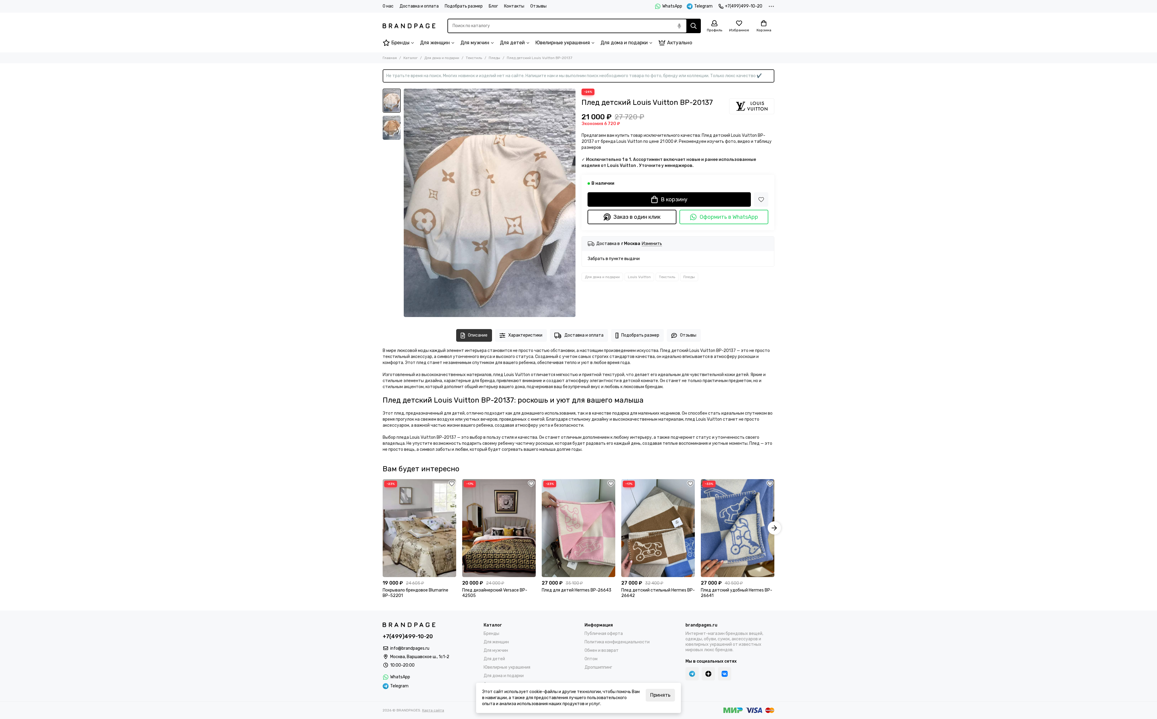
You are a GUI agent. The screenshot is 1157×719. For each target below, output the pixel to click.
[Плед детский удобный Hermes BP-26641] (737, 528)
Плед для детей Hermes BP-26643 (576, 590)
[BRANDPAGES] (409, 26)
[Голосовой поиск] (679, 26)
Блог (493, 6)
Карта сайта (433, 710)
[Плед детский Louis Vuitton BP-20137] (489, 203)
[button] (406, 202)
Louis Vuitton (639, 277)
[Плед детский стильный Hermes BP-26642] (658, 528)
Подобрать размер (464, 6)
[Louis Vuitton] (751, 106)
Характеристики (525, 335)
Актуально (679, 43)
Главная (390, 58)
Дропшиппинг (598, 667)
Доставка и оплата (419, 6)
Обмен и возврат (602, 650)
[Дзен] (708, 673)
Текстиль (474, 58)
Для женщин (435, 43)
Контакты (514, 6)
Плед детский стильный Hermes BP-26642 (658, 593)
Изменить (652, 244)
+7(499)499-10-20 (743, 6)
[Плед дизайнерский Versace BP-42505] (499, 528)
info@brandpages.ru (409, 648)
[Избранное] (761, 199)
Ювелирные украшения (562, 43)
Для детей (512, 43)
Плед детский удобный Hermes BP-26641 (736, 593)
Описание (478, 335)
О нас (388, 6)
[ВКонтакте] (724, 673)
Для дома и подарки (624, 43)
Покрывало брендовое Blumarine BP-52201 (415, 593)
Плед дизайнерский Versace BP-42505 (494, 593)
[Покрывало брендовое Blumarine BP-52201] (419, 528)
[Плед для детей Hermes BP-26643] (578, 528)
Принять (660, 695)
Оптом (591, 658)
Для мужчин (474, 43)
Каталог (410, 58)
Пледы (494, 58)
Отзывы (538, 6)
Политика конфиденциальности (617, 642)
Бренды (400, 43)
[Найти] (693, 26)
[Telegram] (692, 673)
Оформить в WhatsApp (729, 217)
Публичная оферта (604, 633)
